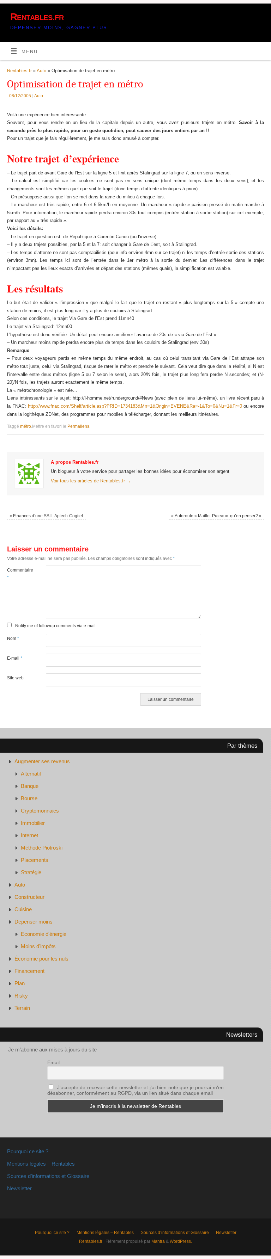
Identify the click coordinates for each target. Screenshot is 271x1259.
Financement (29, 971)
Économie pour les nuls (41, 959)
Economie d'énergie (43, 934)
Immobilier (33, 823)
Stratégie (31, 872)
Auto (41, 70)
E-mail (14, 658)
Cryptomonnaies (40, 811)
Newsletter (19, 1188)
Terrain (22, 1008)
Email (53, 1062)
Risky (21, 996)
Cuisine (23, 909)
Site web (15, 677)
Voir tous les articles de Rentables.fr (91, 480)
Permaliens (78, 426)
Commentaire (16, 574)
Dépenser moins (33, 922)
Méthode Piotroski (41, 848)
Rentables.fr (37, 16)
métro (25, 426)
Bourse (29, 798)
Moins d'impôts (38, 946)
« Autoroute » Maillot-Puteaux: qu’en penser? (216, 515)
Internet (29, 835)
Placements (34, 860)
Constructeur (29, 897)
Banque (29, 786)
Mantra (158, 1241)
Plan (19, 983)
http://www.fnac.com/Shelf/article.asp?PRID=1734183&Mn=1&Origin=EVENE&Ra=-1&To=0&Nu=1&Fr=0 (135, 406)
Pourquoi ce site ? (27, 1151)
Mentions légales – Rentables (41, 1164)
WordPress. (181, 1241)
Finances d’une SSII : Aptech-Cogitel (46, 515)
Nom (13, 638)
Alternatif (31, 774)
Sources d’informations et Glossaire (48, 1176)
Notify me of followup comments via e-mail (55, 625)
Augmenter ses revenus (42, 761)
